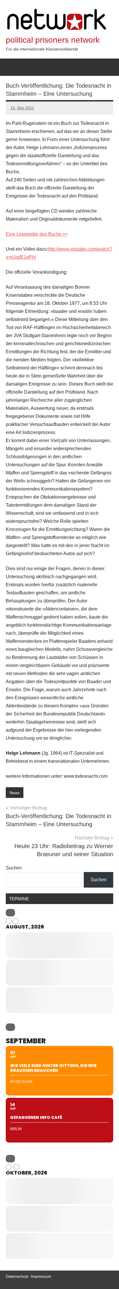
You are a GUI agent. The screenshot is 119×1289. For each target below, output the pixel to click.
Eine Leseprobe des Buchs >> (37, 234)
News (15, 792)
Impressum (41, 1276)
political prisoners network (53, 39)
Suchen (14, 867)
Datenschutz (17, 1276)
